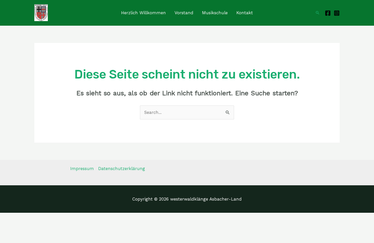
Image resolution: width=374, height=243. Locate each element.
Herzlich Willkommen (143, 12)
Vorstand (184, 12)
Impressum (82, 168)
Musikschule (215, 12)
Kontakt (244, 12)
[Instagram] (337, 13)
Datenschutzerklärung (121, 168)
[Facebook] (328, 13)
